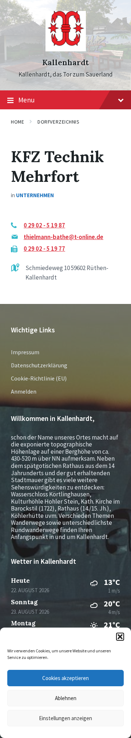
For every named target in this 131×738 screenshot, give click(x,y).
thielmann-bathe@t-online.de (63, 237)
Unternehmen (35, 195)
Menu (26, 99)
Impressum (25, 352)
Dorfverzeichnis (58, 121)
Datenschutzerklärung (39, 365)
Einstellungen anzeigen (65, 718)
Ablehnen (65, 698)
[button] (120, 636)
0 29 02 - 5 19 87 (44, 225)
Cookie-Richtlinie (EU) (39, 378)
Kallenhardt (65, 62)
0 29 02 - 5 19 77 (44, 249)
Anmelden (23, 391)
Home (17, 121)
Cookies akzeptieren (65, 678)
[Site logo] (65, 49)
